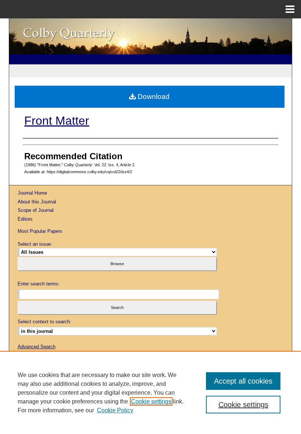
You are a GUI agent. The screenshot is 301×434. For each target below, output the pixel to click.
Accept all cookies (243, 381)
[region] (150, 392)
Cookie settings (151, 401)
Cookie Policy (115, 410)
